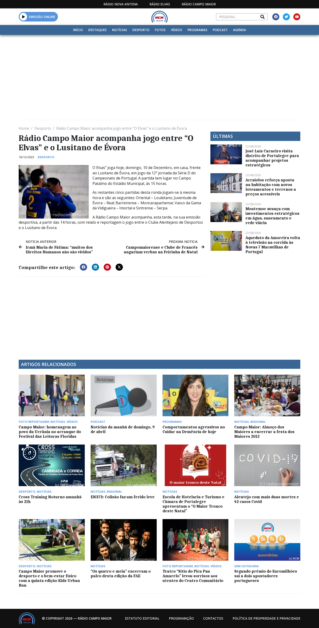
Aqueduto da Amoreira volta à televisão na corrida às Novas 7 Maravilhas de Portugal (272, 244)
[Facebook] (275, 16)
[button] (23, 16)
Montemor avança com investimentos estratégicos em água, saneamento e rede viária (272, 215)
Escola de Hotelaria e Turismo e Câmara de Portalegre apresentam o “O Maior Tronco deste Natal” (193, 504)
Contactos (213, 618)
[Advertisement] (159, 70)
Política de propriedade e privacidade (266, 618)
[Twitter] (286, 16)
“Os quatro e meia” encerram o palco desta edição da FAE (121, 573)
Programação (181, 618)
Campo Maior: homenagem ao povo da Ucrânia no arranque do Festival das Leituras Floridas (50, 432)
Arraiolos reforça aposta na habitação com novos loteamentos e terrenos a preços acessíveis (270, 187)
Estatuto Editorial (142, 618)
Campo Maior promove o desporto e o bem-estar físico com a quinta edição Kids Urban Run (49, 578)
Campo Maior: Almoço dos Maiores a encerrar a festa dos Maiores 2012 (264, 432)
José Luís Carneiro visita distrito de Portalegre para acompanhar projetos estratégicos (272, 158)
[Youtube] (296, 16)
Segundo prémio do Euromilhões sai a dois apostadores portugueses (265, 576)
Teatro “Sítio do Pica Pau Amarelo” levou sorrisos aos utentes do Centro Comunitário (193, 576)
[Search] (262, 17)
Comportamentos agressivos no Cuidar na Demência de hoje (194, 429)
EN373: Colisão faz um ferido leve (123, 497)
